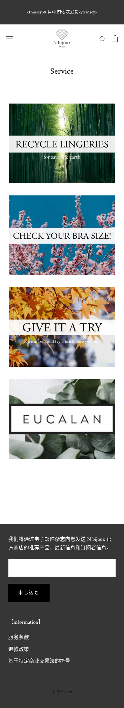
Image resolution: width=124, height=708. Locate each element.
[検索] (103, 39)
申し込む (29, 593)
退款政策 (18, 650)
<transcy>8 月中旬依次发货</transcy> (62, 12)
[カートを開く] (115, 38)
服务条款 (18, 638)
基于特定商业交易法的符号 (39, 662)
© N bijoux (62, 692)
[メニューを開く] (9, 38)
